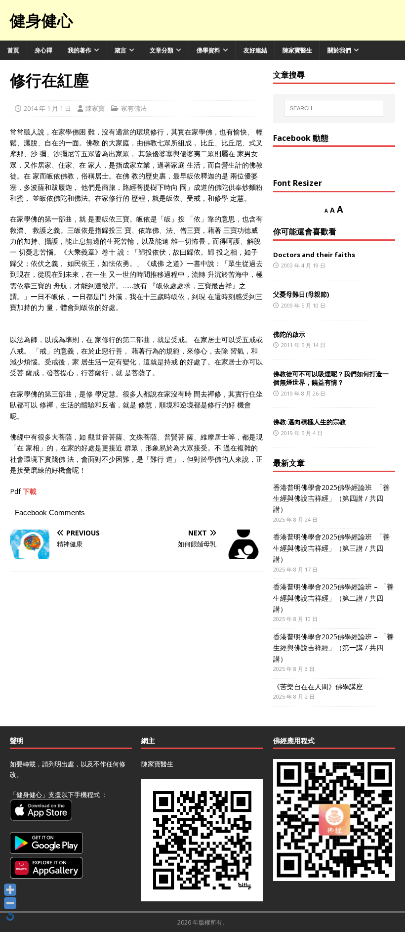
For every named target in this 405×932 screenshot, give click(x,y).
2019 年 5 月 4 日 (302, 433)
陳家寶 (95, 108)
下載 (30, 491)
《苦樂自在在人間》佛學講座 (318, 686)
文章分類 (161, 50)
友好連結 (255, 50)
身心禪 (43, 50)
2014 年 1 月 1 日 (47, 108)
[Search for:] (334, 108)
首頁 (13, 50)
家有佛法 (134, 108)
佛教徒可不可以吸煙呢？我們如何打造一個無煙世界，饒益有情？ (331, 378)
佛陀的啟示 (289, 334)
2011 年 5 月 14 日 (303, 345)
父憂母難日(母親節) (301, 294)
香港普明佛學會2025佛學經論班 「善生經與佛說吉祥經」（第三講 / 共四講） (331, 548)
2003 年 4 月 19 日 (303, 265)
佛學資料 (208, 50)
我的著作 (79, 50)
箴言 (120, 50)
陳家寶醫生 (297, 50)
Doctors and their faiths (314, 254)
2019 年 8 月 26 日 (303, 393)
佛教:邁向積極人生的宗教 (309, 421)
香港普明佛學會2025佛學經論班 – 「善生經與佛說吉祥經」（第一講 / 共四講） (333, 648)
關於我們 (339, 50)
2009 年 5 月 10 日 (303, 305)
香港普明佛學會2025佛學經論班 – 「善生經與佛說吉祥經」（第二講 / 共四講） (333, 598)
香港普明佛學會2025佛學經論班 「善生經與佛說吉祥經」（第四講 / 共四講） (331, 498)
